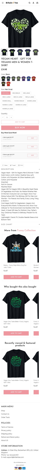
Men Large (26, 93)
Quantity (4, 114)
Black (8, 74)
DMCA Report (20, 465)
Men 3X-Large (29, 97)
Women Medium (19, 101)
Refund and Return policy (10, 437)
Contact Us (5, 414)
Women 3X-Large (7, 108)
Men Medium (16, 93)
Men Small (8, 89)
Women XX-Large (21, 104)
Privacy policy (6, 430)
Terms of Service (7, 427)
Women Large (31, 101)
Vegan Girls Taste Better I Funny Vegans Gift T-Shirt (16, 323)
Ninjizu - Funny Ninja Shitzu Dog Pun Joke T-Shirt (15, 266)
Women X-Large (7, 104)
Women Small (6, 101)
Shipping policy (6, 434)
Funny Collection (26, 230)
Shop (3, 411)
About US (4, 440)
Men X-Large (6, 97)
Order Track (5, 417)
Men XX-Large (17, 97)
